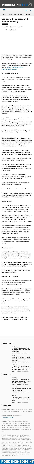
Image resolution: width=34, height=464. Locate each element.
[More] (31, 34)
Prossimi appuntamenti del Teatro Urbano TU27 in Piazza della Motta (21, 349)
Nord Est (4, 24)
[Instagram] (26, 10)
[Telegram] (27, 34)
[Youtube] (30, 461)
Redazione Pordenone (16, 353)
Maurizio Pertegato (11, 29)
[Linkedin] (15, 34)
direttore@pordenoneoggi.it (8, 417)
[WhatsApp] (11, 34)
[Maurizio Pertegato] (3, 30)
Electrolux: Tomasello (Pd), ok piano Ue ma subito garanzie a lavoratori (21, 358)
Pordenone (14, 346)
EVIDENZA (14, 364)
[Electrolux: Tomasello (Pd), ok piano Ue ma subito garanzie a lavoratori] (6, 358)
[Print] (23, 34)
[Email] (19, 34)
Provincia (14, 386)
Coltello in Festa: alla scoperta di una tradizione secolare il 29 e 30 (21, 399)
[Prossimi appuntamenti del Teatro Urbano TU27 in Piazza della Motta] (6, 349)
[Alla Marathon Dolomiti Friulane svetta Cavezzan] (6, 389)
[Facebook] (22, 10)
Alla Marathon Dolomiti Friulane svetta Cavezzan (22, 389)
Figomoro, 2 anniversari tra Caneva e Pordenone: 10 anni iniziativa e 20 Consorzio (21, 368)
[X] (30, 10)
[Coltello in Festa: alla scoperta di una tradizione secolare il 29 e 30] (6, 398)
